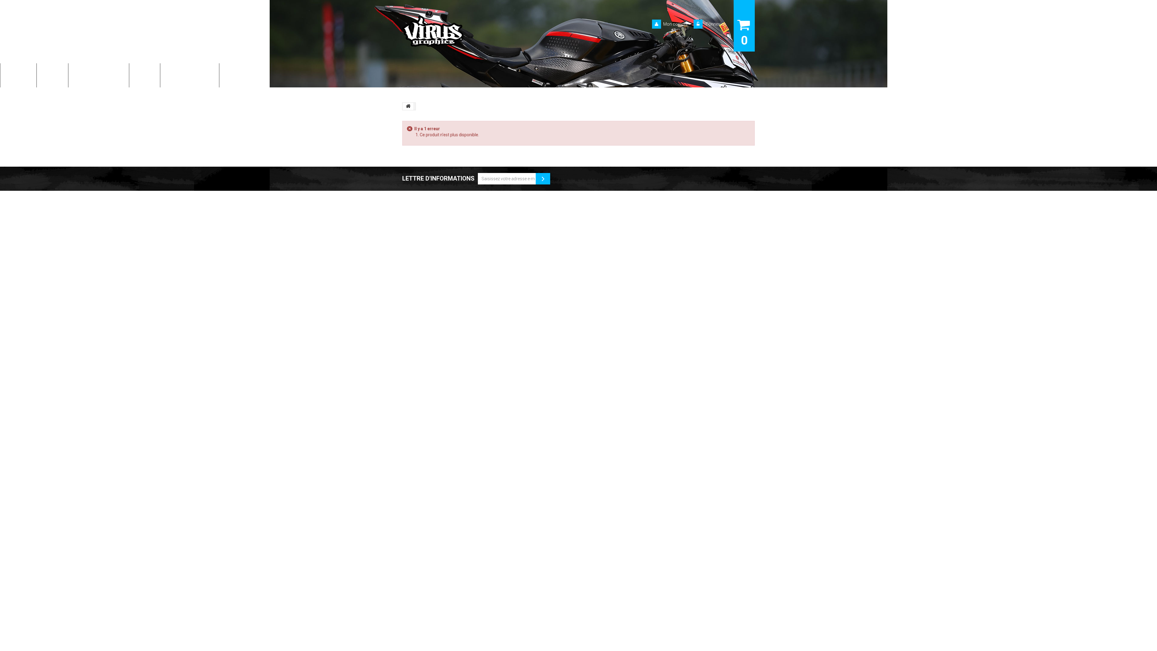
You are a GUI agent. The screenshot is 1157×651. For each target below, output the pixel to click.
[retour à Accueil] (408, 106)
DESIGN (52, 74)
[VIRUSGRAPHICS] (457, 31)
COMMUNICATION (99, 74)
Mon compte (675, 24)
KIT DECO (18, 74)
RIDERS (144, 74)
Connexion (715, 24)
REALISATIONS (245, 74)
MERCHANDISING (189, 74)
